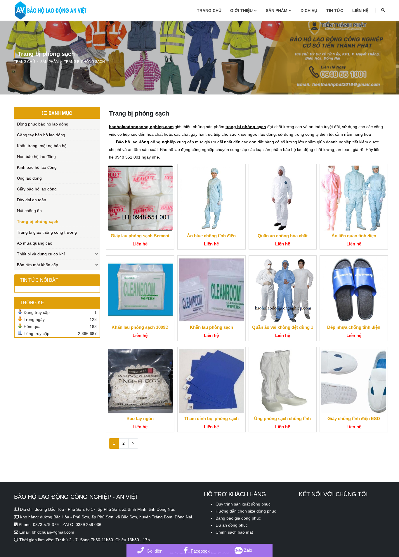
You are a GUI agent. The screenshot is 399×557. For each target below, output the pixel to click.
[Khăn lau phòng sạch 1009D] (140, 289)
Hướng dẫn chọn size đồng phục (246, 511)
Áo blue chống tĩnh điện (211, 235)
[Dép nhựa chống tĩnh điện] (353, 289)
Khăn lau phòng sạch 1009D (140, 327)
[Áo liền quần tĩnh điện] (353, 198)
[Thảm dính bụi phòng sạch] (211, 381)
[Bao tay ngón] (140, 381)
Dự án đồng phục (232, 525)
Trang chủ (209, 10)
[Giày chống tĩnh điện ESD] (353, 381)
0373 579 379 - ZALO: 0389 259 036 (67, 524)
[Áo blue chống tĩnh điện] (211, 198)
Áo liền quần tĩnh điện (354, 235)
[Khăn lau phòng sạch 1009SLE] (211, 289)
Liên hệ (360, 10)
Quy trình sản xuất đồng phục (243, 504)
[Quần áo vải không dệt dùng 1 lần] (282, 289)
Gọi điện (154, 551)
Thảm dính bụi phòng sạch (211, 418)
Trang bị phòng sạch (84, 62)
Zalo (247, 550)
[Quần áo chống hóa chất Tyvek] (282, 198)
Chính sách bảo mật (234, 532)
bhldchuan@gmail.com (53, 532)
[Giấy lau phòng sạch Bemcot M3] (140, 198)
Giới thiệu (241, 10)
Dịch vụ (309, 10)
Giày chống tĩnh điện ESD (353, 418)
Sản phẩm (276, 10)
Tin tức (334, 10)
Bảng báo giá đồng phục (238, 518)
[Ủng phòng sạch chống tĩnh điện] (282, 381)
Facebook (200, 551)
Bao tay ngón (140, 418)
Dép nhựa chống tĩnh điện (353, 327)
